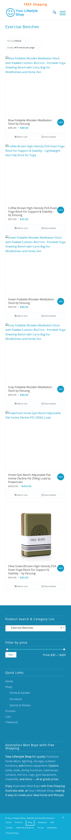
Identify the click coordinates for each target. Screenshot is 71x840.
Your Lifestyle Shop (41, 790)
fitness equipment (35, 765)
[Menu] (61, 13)
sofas (8, 770)
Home (9, 681)
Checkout (11, 722)
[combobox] (35, 628)
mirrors (22, 775)
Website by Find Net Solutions (40, 818)
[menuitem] (52, 13)
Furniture (16, 699)
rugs (31, 775)
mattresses (50, 770)
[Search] (52, 13)
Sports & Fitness (20, 705)
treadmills (11, 779)
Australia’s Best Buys (26, 786)
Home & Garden (20, 693)
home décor (13, 761)
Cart (8, 717)
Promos (10, 711)
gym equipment (46, 775)
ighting (27, 761)
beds (17, 770)
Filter (10, 654)
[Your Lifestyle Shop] (29, 13)
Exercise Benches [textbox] (34, 628)
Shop (8, 687)
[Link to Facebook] (63, 817)
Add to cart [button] (22, 136)
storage (38, 761)
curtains (10, 775)
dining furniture (31, 770)
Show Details (49, 136)
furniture (52, 756)
